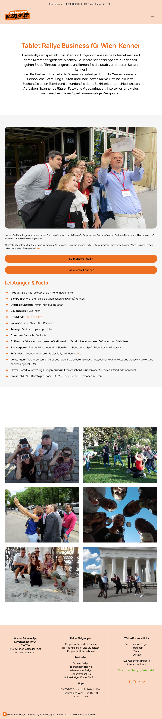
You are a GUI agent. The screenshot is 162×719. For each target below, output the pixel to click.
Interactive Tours (136, 664)
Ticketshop (136, 647)
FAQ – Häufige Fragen (136, 644)
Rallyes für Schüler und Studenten (81, 647)
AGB (72, 714)
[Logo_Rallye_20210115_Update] (17, 11)
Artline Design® (47, 714)
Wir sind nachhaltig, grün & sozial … (137, 670)
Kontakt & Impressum (85, 714)
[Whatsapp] (144, 681)
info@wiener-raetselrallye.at (25, 648)
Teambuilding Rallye (81, 666)
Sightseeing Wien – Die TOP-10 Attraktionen (81, 694)
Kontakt (136, 655)
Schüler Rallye (81, 663)
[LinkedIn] (139, 681)
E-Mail (38, 248)
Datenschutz (62, 714)
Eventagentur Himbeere (136, 660)
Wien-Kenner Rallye (81, 670)
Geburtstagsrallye (81, 674)
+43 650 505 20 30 (25, 652)
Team (137, 651)
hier (79, 353)
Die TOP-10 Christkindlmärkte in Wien (80, 689)
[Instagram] (134, 681)
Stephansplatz (34, 317)
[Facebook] (129, 681)
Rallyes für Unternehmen (81, 651)
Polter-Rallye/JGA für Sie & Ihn (80, 677)
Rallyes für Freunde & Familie (81, 644)
